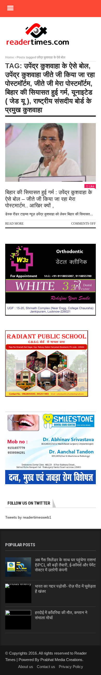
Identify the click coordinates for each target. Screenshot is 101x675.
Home (9, 57)
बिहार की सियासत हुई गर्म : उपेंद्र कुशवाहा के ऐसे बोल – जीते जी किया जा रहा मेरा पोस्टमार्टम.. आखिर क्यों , (48, 198)
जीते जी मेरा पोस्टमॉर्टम (62, 83)
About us (25, 666)
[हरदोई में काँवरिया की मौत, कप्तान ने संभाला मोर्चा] (18, 620)
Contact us (46, 666)
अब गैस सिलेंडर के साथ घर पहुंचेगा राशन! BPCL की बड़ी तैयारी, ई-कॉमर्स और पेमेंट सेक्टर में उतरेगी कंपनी (65, 565)
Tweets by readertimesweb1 (28, 517)
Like (91, 186)
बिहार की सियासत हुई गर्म (36, 92)
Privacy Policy (71, 666)
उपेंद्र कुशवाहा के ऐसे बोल (56, 66)
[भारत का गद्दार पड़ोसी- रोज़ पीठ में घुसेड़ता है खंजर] (18, 593)
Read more (14, 223)
